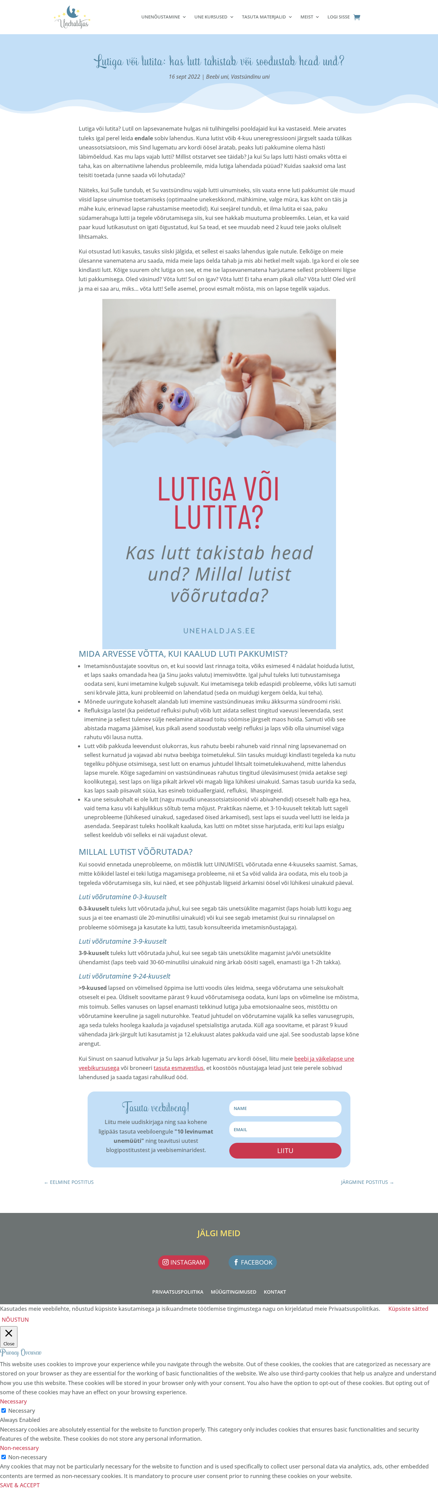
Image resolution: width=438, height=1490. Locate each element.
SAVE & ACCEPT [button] (20, 1485)
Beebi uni (217, 76)
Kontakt (275, 1292)
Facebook (256, 1262)
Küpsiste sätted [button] (408, 1308)
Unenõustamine (160, 17)
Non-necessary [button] (19, 1448)
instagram (187, 1262)
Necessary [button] (13, 1401)
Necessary (21, 1410)
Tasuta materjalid (264, 17)
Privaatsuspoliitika (177, 1292)
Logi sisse (338, 17)
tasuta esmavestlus (179, 1068)
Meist (306, 17)
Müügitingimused (233, 1292)
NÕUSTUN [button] (15, 1319)
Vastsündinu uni (250, 76)
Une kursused (211, 17)
